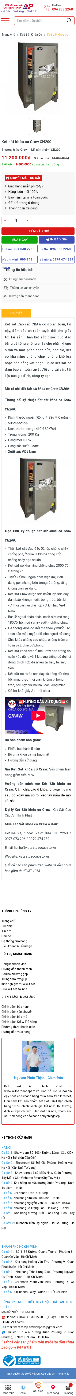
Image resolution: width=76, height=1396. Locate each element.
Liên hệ (6, 936)
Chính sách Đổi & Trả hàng (19, 1021)
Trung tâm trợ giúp (14, 979)
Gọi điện (38, 1390)
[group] (38, 78)
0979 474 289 (63, 259)
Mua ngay (19, 240)
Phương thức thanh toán (18, 1026)
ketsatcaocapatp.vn (34, 856)
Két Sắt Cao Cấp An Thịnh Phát (50, 1373)
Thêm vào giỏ (38, 231)
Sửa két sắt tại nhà (14, 989)
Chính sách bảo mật (14, 1016)
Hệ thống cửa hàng (14, 941)
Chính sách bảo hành (15, 1006)
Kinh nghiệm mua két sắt (18, 984)
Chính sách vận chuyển (17, 1011)
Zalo (23, 1393)
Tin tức (6, 931)
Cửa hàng (53, 1393)
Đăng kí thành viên (13, 964)
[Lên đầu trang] (62, 1374)
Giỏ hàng (67, 1393)
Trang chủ (8, 921)
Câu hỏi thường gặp (14, 974)
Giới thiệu (7, 926)
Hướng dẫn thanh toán (16, 969)
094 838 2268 (62, 9)
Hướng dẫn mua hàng (15, 1031)
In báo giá (58, 239)
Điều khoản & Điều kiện (16, 946)
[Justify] (69, 21)
